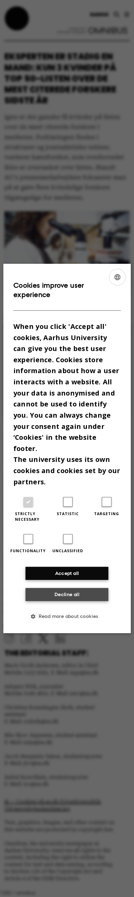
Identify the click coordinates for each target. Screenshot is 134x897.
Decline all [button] (67, 594)
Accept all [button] (67, 573)
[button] (67, 616)
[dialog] (67, 448)
